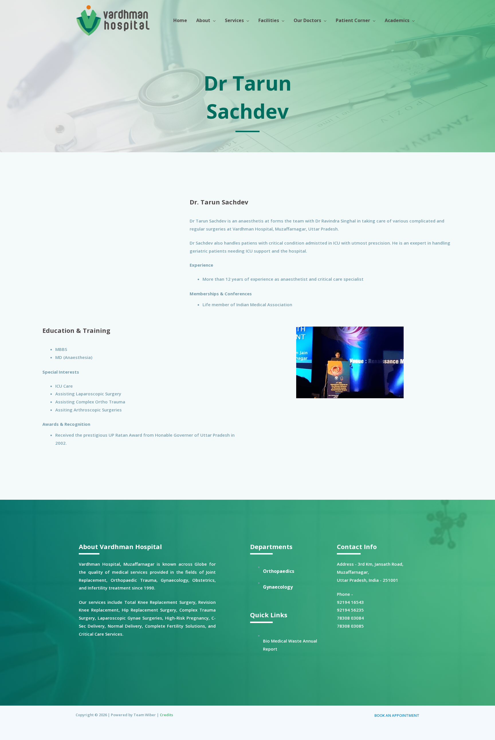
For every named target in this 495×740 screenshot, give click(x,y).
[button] (213, 20)
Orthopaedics (278, 571)
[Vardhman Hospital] (113, 20)
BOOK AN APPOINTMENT (396, 715)
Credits (166, 714)
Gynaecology (278, 587)
